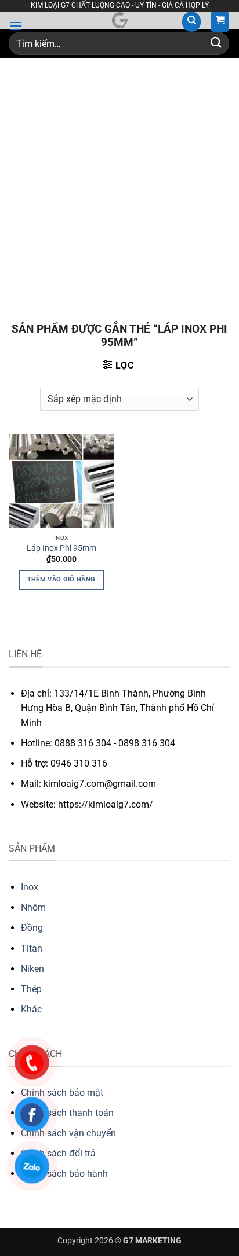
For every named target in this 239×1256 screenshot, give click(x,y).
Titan (31, 948)
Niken (32, 968)
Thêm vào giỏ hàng (61, 579)
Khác (31, 1009)
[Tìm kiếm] (191, 22)
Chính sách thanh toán (67, 1112)
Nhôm (33, 907)
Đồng (32, 927)
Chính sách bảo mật (62, 1092)
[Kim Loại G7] (119, 20)
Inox (29, 887)
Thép (31, 989)
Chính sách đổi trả (58, 1153)
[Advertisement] (119, 183)
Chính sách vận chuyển (68, 1133)
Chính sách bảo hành (64, 1173)
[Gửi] (216, 44)
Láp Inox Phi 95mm (61, 548)
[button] (16, 26)
